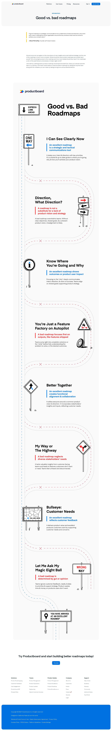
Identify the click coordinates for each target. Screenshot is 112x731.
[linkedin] (99, 717)
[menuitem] (50, 4)
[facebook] (88, 717)
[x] (93, 717)
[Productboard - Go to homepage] (17, 4)
